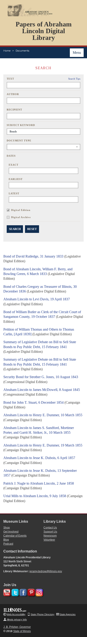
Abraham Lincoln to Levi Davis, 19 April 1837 (36, 299)
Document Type (19, 140)
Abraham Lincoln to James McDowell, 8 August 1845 (41, 390)
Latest (14, 193)
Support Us (50, 531)
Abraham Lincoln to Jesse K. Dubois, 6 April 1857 (39, 458)
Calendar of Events (15, 535)
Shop (6, 527)
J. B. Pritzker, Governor (17, 626)
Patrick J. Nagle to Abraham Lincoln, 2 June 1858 (38, 483)
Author (13, 94)
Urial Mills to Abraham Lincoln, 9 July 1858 (34, 496)
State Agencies (68, 614)
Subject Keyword (21, 125)
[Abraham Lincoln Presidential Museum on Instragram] (38, 592)
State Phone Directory (42, 614)
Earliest (16, 179)
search (15, 229)
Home (6, 50)
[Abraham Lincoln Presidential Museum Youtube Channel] (6, 592)
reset (32, 229)
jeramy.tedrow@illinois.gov (45, 571)
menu (77, 52)
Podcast (8, 543)
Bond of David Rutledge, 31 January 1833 (33, 256)
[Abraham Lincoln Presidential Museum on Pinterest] (30, 592)
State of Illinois (22, 631)
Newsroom (50, 535)
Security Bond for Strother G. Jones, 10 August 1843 (40, 377)
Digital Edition (20, 210)
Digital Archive (21, 217)
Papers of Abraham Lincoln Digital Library (44, 30)
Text (10, 78)
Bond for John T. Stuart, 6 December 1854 (33, 402)
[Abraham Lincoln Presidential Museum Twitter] (14, 592)
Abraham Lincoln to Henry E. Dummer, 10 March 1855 (42, 415)
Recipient (14, 109)
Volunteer (49, 539)
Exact (13, 164)
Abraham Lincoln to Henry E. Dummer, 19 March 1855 (42, 445)
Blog (6, 539)
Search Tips (74, 78)
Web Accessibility (16, 614)
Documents (22, 50)
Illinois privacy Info (17, 619)
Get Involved (11, 531)
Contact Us (50, 527)
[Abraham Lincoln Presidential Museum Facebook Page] (22, 592)
